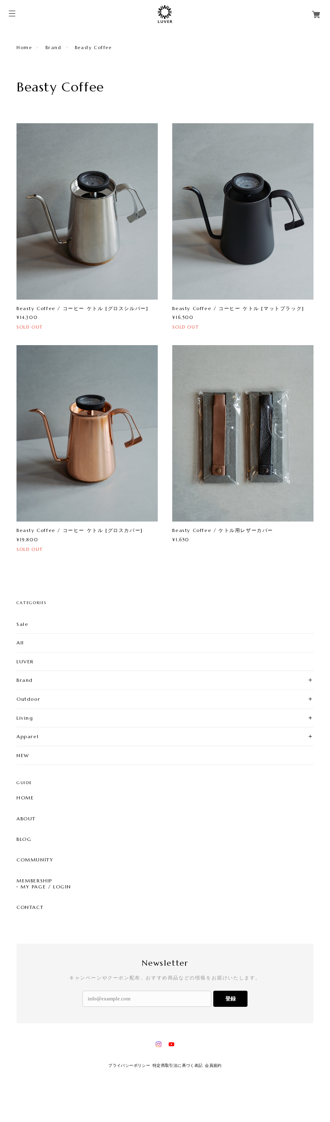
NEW (22, 755)
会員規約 (213, 1065)
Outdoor (28, 699)
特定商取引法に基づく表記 (178, 1065)
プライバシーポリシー (129, 1065)
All (20, 643)
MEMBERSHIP (34, 881)
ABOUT (26, 819)
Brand (53, 47)
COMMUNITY (34, 860)
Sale (22, 624)
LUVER (25, 661)
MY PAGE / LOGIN (46, 887)
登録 (230, 999)
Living (24, 718)
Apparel (27, 736)
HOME (25, 798)
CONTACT (29, 907)
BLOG (23, 839)
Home (24, 47)
